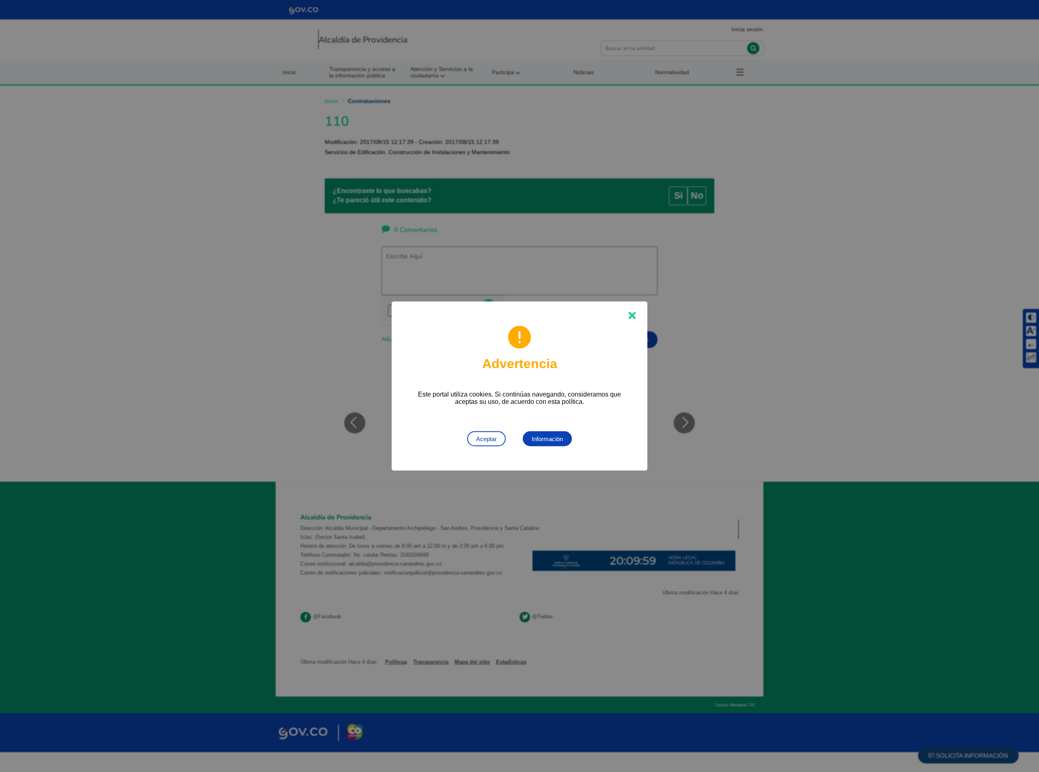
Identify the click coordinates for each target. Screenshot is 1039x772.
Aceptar (486, 438)
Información (547, 438)
